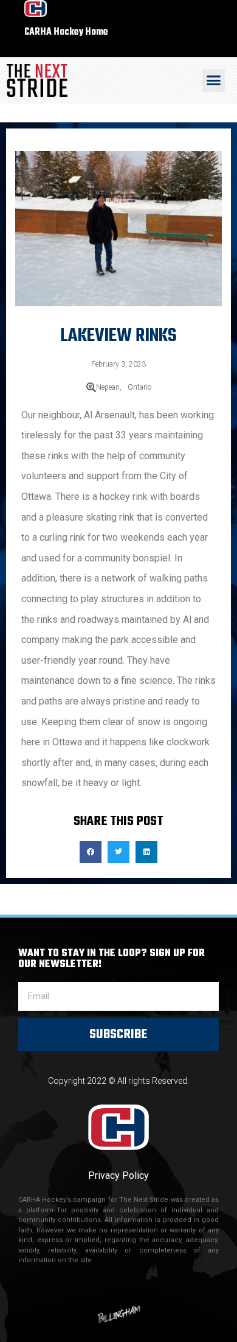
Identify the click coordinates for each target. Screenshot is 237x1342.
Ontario (139, 387)
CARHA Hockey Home (66, 32)
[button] (213, 80)
